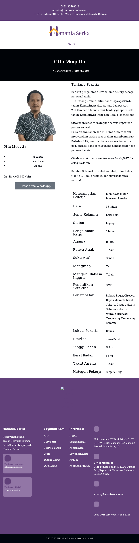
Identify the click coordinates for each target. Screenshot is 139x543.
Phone (97, 510)
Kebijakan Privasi (80, 465)
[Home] (51, 70)
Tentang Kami (77, 441)
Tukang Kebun (52, 459)
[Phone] (96, 504)
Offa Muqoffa (81, 70)
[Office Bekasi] (96, 429)
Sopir (47, 453)
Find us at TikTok (13, 487)
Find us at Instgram (14, 464)
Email (97, 490)
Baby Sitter (50, 441)
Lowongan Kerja (79, 453)
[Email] (96, 483)
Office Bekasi (101, 435)
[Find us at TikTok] (8, 481)
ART (46, 435)
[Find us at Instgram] (8, 458)
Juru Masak (50, 465)
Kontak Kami (77, 447)
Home (73, 435)
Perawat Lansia (52, 447)
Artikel (74, 459)
